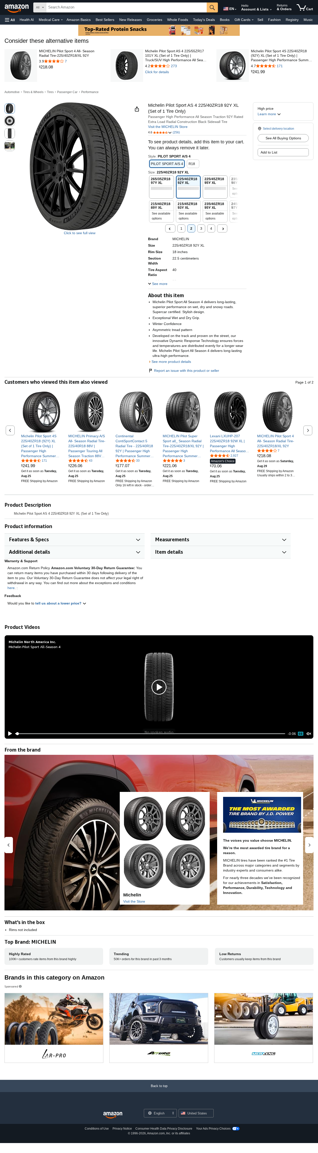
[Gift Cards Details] (253, 19)
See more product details (171, 362)
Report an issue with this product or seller (186, 371)
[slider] (150, 733)
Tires (50, 92)
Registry (292, 20)
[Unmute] (308, 733)
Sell (260, 20)
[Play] (9, 733)
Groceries (154, 20)
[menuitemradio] (300, 734)
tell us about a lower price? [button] (58, 603)
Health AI (27, 20)
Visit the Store (134, 901)
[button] (10, 20)
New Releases (130, 20)
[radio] (10, 108)
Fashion (274, 20)
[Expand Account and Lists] (271, 9)
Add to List (269, 152)
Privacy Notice (122, 1128)
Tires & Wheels (33, 92)
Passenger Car (67, 92)
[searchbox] (126, 7)
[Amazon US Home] (112, 1115)
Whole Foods (177, 20)
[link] (70, 67)
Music (308, 20)
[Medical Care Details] (62, 19)
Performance (90, 92)
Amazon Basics (79, 20)
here (11, 588)
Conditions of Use (97, 1128)
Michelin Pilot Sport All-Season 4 (34, 647)
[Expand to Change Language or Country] (236, 9)
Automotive (12, 92)
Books (225, 20)
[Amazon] (17, 7)
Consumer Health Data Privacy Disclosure (163, 1128)
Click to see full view (79, 233)
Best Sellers (105, 20)
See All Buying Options (283, 138)
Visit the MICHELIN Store (168, 127)
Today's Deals (204, 20)
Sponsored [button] (11, 986)
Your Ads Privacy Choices (213, 1128)
